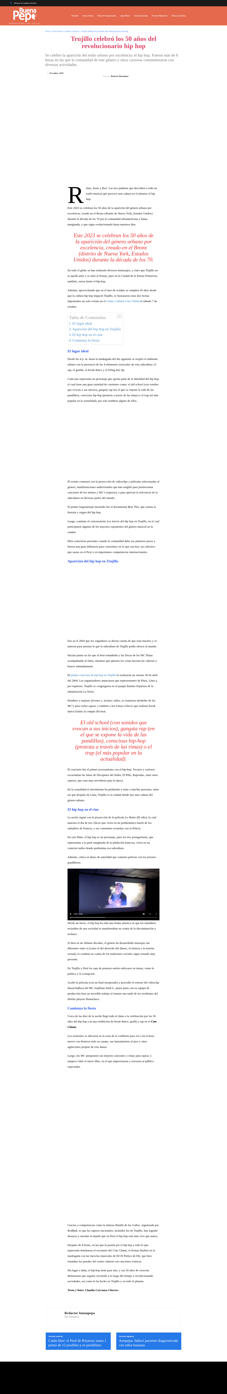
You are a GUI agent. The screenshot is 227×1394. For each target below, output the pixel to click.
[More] (153, 1301)
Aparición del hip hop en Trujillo (96, 329)
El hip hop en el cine (87, 335)
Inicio (47, 31)
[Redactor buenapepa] (100, 76)
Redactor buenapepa (119, 76)
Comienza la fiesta (85, 340)
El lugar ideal (82, 323)
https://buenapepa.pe (72, 1317)
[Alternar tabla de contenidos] (118, 316)
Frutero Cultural (72, 31)
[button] (22, 3)
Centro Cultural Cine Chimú (123, 301)
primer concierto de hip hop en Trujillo (93, 675)
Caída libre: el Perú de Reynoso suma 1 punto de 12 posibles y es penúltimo (77, 1343)
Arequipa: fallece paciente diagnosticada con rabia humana (148, 1343)
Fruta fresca (57, 31)
